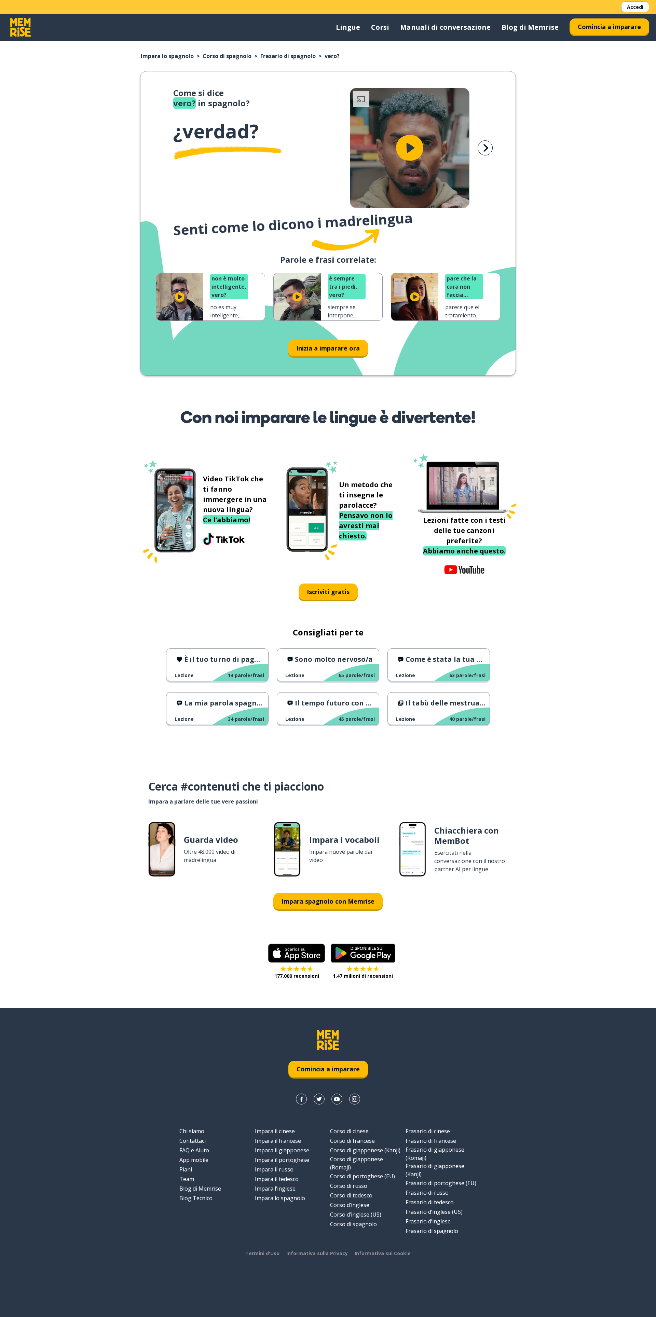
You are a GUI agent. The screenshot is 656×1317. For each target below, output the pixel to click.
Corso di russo (348, 1186)
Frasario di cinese (428, 1131)
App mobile (193, 1160)
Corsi (380, 27)
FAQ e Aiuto (194, 1150)
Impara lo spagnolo (167, 56)
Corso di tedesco (351, 1195)
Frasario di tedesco (430, 1202)
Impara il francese (278, 1140)
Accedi (635, 7)
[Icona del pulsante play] (409, 148)
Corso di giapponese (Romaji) (356, 1163)
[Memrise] (20, 27)
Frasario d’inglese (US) (434, 1212)
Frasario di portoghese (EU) (441, 1183)
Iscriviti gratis (328, 592)
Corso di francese (352, 1140)
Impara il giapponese (282, 1150)
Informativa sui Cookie (383, 1253)
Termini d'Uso (262, 1253)
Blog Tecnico (196, 1198)
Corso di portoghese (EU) (362, 1176)
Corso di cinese (349, 1131)
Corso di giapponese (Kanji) (365, 1150)
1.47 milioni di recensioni (363, 976)
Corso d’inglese (349, 1205)
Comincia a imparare (609, 27)
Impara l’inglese (275, 1188)
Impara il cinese (275, 1131)
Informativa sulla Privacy (317, 1253)
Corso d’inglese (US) (355, 1214)
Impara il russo (274, 1169)
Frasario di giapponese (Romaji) (435, 1154)
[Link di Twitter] (319, 1099)
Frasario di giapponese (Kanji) (435, 1170)
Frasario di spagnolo (288, 56)
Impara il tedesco (277, 1179)
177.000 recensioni (296, 976)
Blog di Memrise (530, 27)
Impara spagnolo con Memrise (328, 901)
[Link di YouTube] (336, 1099)
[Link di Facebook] (301, 1099)
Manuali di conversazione (445, 27)
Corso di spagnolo (227, 56)
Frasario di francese (431, 1140)
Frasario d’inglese (428, 1221)
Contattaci (192, 1140)
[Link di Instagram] (354, 1099)
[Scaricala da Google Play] (363, 953)
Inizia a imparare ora (328, 348)
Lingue (348, 27)
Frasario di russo (427, 1192)
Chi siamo (191, 1131)
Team (186, 1179)
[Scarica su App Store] (296, 953)
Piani (185, 1169)
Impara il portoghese (282, 1160)
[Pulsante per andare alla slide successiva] (485, 147)
